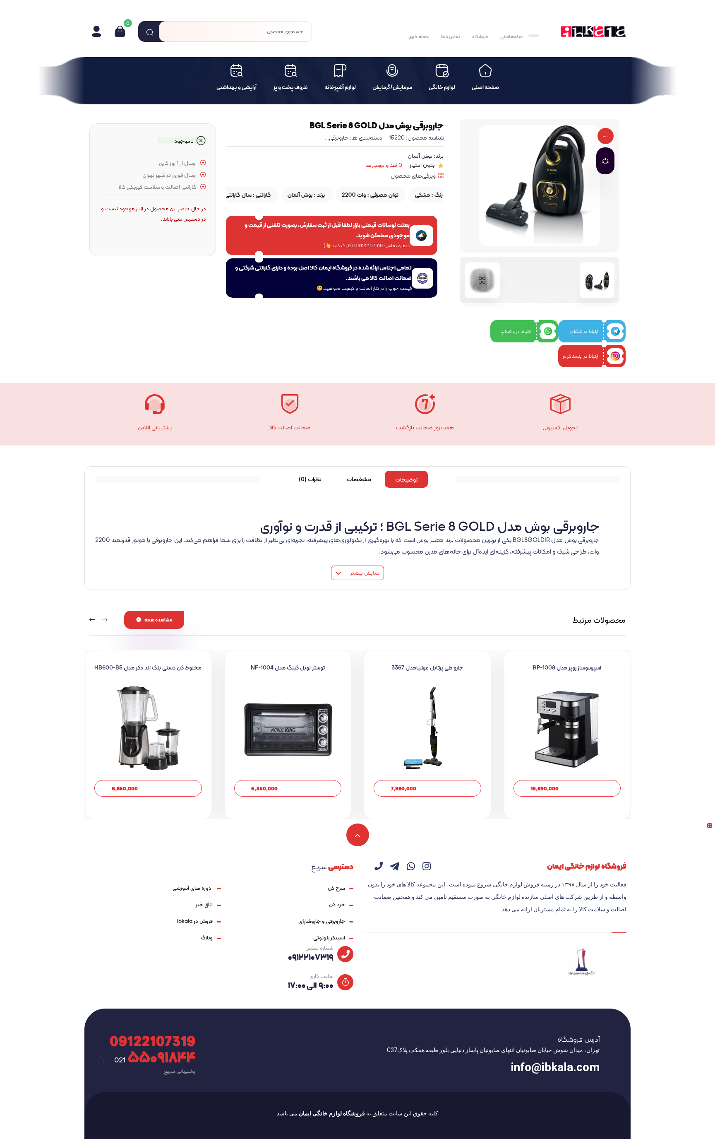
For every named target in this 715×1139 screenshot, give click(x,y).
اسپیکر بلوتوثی (329, 937)
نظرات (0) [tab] (310, 479)
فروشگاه (480, 37)
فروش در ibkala (195, 921)
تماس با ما (450, 37)
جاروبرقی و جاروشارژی (321, 921)
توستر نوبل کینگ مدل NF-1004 (288, 667)
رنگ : (422, 195)
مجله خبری (418, 37)
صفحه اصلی (511, 37)
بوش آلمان (420, 156)
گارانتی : (231, 195)
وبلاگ (207, 937)
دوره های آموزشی (193, 888)
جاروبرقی (338, 137)
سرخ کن (336, 888)
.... (605, 136)
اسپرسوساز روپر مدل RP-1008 (567, 667)
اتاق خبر (204, 904)
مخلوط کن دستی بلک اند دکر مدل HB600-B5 (148, 667)
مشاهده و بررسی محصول (567, 788)
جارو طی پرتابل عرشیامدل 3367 (427, 667)
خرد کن (337, 904)
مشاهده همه (158, 620)
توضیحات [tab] (406, 479)
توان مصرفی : (363, 195)
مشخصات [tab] (359, 479)
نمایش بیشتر (364, 573)
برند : (300, 195)
